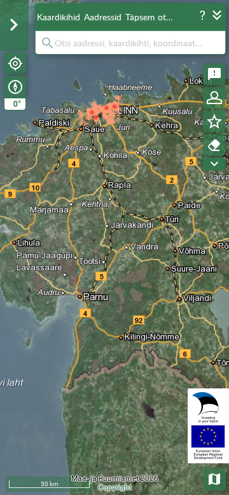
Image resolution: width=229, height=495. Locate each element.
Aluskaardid (215, 478)
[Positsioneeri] (15, 63)
